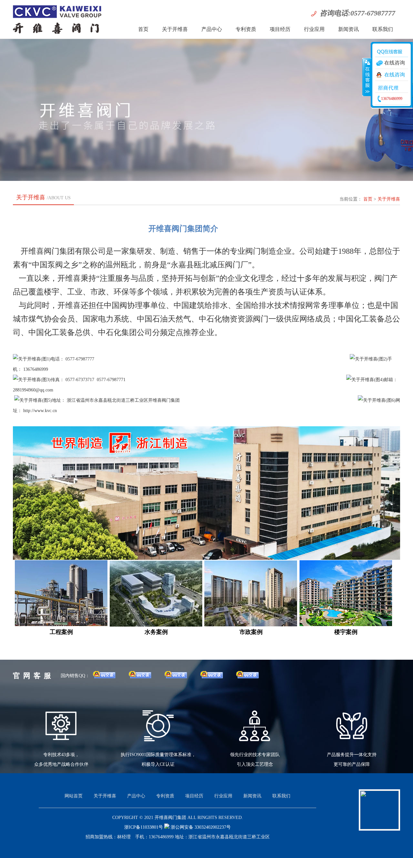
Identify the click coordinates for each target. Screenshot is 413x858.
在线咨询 (394, 74)
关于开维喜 (175, 29)
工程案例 (61, 632)
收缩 (366, 77)
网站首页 (74, 796)
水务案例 (156, 632)
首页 (143, 29)
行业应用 (314, 29)
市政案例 (251, 632)
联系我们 (382, 29)
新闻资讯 (348, 29)
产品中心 (211, 29)
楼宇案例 (346, 632)
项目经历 (280, 29)
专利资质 (246, 29)
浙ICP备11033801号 (144, 827)
